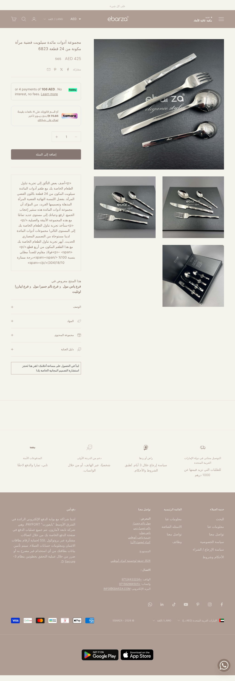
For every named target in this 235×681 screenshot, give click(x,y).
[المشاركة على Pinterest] (55, 69)
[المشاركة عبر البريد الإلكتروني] (48, 69)
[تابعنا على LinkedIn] (162, 604)
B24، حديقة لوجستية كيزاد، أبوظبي (131, 560)
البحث (220, 519)
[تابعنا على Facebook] (221, 604)
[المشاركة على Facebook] (68, 69)
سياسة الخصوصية (212, 542)
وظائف (177, 542)
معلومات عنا (215, 527)
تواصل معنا (216, 534)
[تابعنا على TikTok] (174, 604)
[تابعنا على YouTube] (186, 604)
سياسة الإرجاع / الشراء (208, 549)
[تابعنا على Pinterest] (198, 604)
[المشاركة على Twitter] (61, 69)
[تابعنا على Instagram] (209, 604)
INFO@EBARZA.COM (117, 588)
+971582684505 (129, 584)
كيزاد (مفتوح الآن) (140, 542)
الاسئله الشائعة (172, 527)
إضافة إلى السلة (46, 154)
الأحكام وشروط (213, 557)
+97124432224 (132, 579)
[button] (76, 19)
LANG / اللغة (55, 19)
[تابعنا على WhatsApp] (150, 604)
